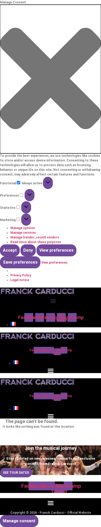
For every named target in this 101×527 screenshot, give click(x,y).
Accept (10, 250)
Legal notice (19, 280)
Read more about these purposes (35, 242)
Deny (28, 250)
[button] (50, 79)
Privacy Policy (20, 275)
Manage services (23, 233)
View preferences (56, 250)
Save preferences (20, 262)
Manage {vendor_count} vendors (34, 237)
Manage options (22, 228)
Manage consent (19, 520)
